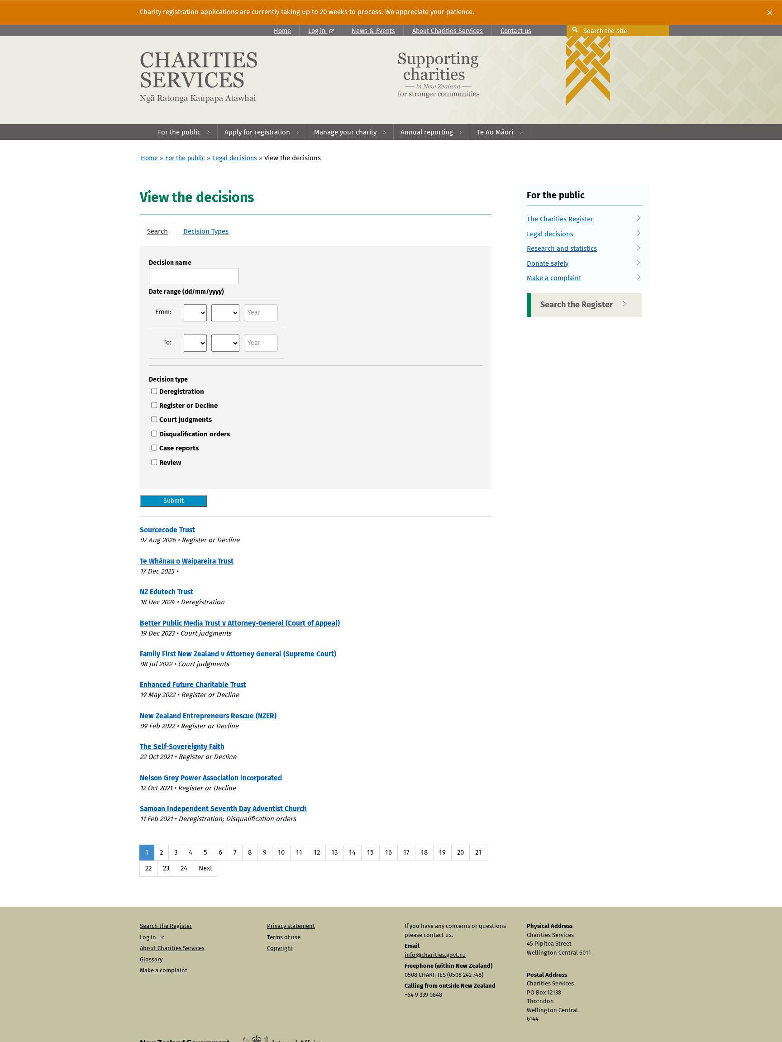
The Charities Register (560, 219)
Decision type (168, 380)
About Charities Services (447, 31)
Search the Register (576, 305)
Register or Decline (188, 405)
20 (460, 852)
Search (157, 231)
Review (170, 462)
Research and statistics (562, 248)
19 (442, 852)
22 (148, 868)
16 (388, 852)
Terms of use (283, 938)
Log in (317, 31)
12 (317, 852)
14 (352, 852)
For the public (185, 158)
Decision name (170, 263)
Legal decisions (234, 158)
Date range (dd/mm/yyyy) (186, 292)
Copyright (280, 948)
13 (334, 852)
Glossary (151, 960)
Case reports (179, 448)
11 (299, 852)
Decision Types (206, 231)
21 (478, 852)
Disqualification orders (194, 434)
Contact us (516, 31)
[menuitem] (184, 132)
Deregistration (181, 391)
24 (184, 868)
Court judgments (185, 419)
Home (282, 31)
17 (406, 852)
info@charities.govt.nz (435, 955)
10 (281, 852)
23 (166, 868)
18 (424, 852)
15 (370, 852)
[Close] (769, 12)
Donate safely (547, 263)
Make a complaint (554, 278)
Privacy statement (291, 926)
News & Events (373, 31)
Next (205, 868)
